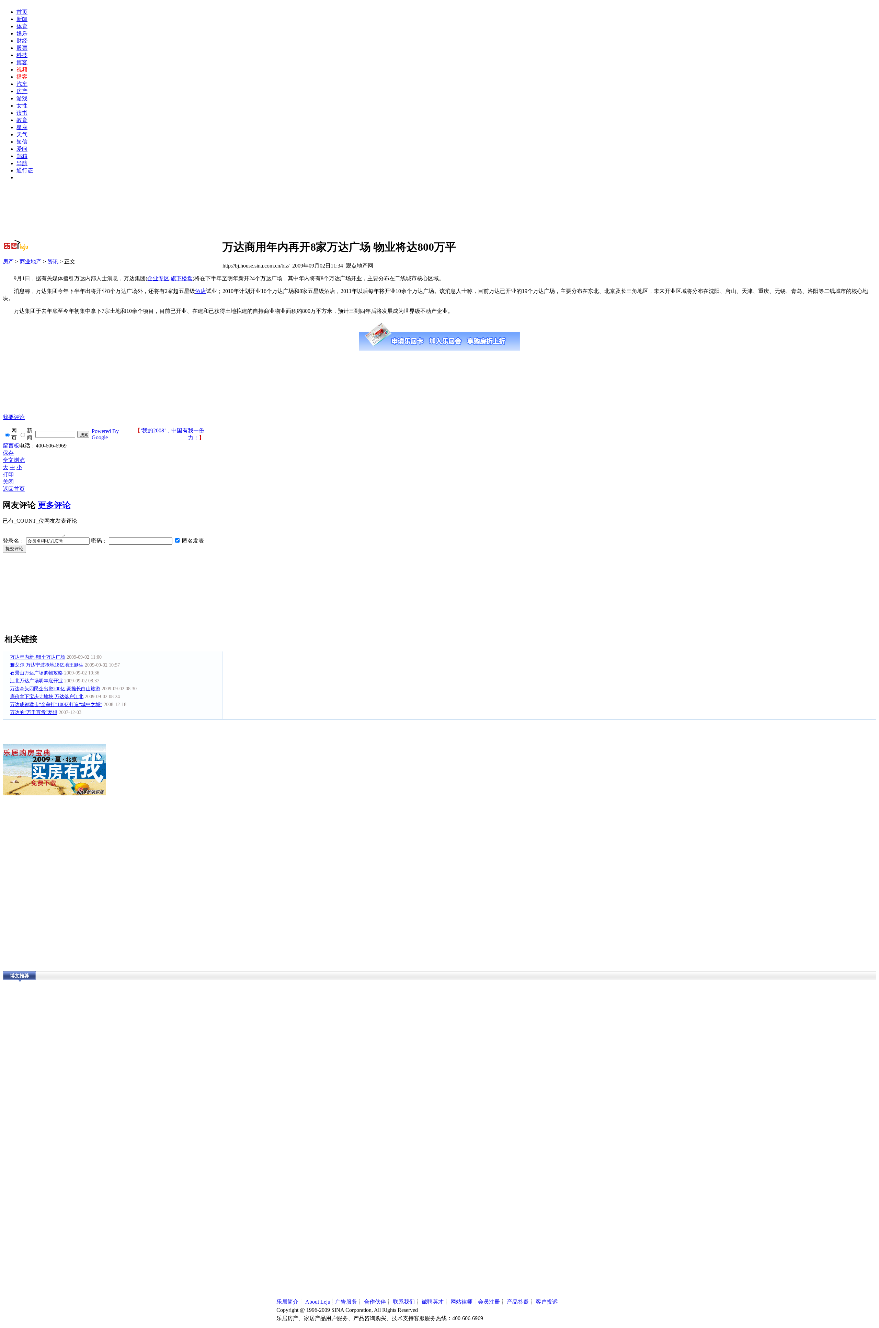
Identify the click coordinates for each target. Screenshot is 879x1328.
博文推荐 (19, 975)
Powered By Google (105, 434)
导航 (21, 163)
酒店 (200, 291)
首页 (21, 12)
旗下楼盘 (182, 278)
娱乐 (21, 33)
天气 (21, 134)
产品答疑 (518, 1302)
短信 (21, 142)
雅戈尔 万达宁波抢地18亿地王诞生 (46, 665)
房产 (21, 91)
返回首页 (14, 489)
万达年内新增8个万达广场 (37, 657)
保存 (8, 453)
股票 (21, 48)
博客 (21, 62)
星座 (21, 127)
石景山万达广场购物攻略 (36, 673)
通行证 (24, 170)
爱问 (21, 149)
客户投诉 (547, 1302)
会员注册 (489, 1302)
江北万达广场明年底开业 (36, 680)
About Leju (317, 1302)
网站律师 (461, 1302)
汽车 (21, 84)
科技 (21, 55)
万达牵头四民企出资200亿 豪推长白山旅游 (55, 688)
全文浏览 (14, 460)
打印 (8, 474)
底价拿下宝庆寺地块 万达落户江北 (46, 696)
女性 (21, 106)
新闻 (21, 19)
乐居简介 (287, 1302)
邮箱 (21, 156)
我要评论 (14, 417)
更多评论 (54, 505)
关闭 (8, 482)
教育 (21, 120)
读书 (21, 113)
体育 (21, 26)
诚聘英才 (433, 1302)
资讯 (52, 261)
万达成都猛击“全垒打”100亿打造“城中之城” (56, 704)
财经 (21, 41)
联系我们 (404, 1302)
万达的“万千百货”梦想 (33, 712)
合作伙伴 (375, 1302)
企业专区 (158, 278)
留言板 (11, 446)
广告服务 (346, 1302)
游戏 (21, 98)
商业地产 (31, 261)
